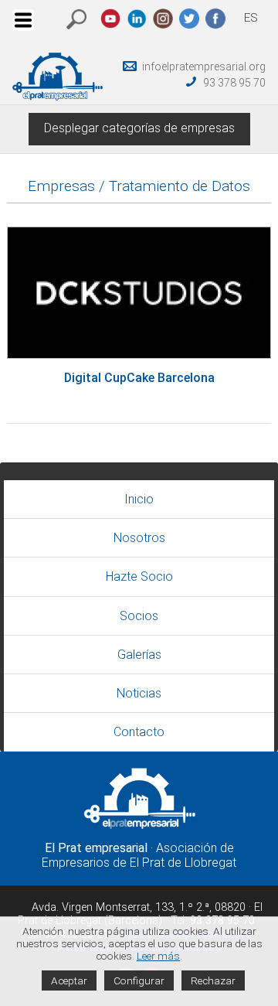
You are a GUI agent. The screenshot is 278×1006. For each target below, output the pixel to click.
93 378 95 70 (234, 83)
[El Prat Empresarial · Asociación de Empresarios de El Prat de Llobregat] (57, 96)
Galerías (139, 654)
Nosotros (139, 537)
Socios (139, 616)
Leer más (158, 956)
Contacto (139, 732)
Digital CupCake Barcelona (139, 377)
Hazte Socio (139, 576)
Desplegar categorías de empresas (139, 128)
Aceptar (69, 980)
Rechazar (213, 980)
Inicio (139, 499)
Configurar (139, 980)
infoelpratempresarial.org (204, 66)
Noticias (139, 693)
